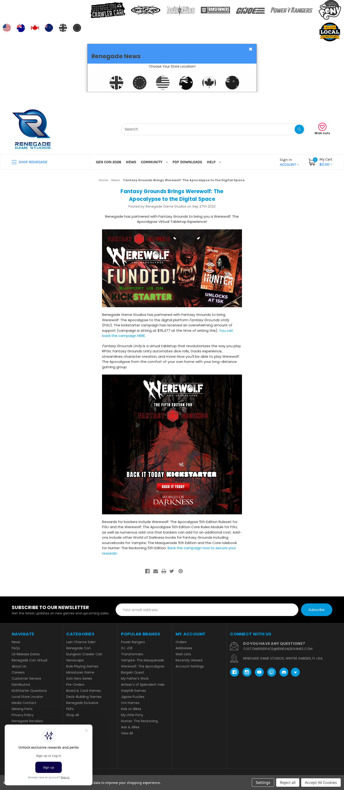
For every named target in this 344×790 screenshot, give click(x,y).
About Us (19, 666)
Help (211, 162)
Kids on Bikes (131, 709)
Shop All (72, 715)
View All (127, 733)
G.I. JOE (127, 648)
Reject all (288, 782)
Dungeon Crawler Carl (84, 654)
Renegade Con (78, 648)
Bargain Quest (132, 672)
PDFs (70, 709)
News (131, 162)
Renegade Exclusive (82, 702)
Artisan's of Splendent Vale (143, 684)
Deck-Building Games (84, 696)
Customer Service (26, 678)
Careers (18, 672)
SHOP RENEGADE (32, 162)
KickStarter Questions (29, 690)
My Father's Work (135, 678)
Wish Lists (322, 133)
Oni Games (130, 702)
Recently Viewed (189, 660)
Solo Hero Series (79, 678)
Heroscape (75, 660)
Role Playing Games (82, 666)
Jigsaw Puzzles (132, 696)
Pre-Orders (75, 684)
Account (288, 162)
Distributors (21, 684)
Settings (263, 782)
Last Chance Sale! (80, 642)
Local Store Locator (27, 696)
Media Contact (24, 702)
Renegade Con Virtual (29, 660)
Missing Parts (22, 709)
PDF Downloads (187, 162)
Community (152, 162)
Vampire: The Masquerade (142, 660)
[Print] (163, 571)
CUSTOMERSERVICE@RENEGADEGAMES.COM (277, 648)
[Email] (155, 571)
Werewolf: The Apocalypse (142, 666)
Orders (181, 642)
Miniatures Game (80, 672)
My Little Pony (132, 715)
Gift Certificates (312, 98)
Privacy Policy (23, 715)
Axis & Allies (130, 727)
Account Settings (190, 666)
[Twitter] (171, 571)
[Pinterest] (180, 571)
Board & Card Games (83, 690)
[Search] (299, 129)
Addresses (184, 648)
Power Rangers (133, 642)
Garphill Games (133, 690)
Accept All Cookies (321, 782)
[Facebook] (147, 571)
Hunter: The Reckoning (139, 721)
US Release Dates (26, 654)
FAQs (16, 648)
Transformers (132, 654)
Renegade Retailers (27, 721)
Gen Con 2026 (108, 162)
